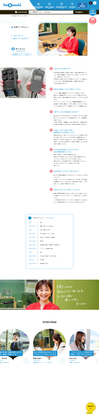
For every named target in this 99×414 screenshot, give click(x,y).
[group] (49, 346)
